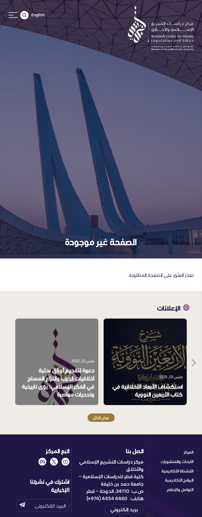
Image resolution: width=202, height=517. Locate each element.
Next (193, 361)
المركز (189, 452)
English (38, 14)
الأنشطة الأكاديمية (177, 470)
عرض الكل (101, 417)
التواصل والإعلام (180, 489)
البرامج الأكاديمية (179, 480)
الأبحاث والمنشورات (177, 461)
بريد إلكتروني (124, 509)
